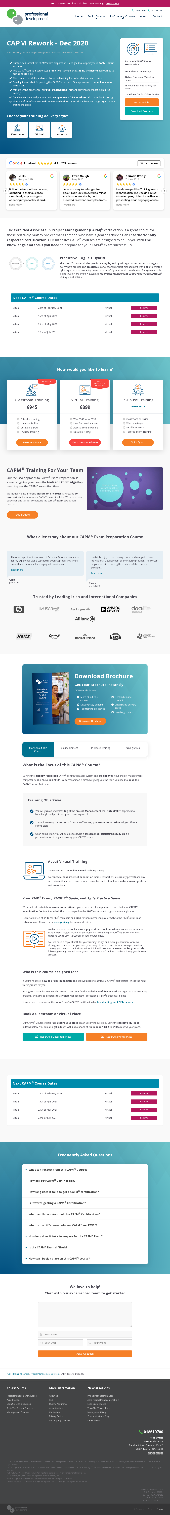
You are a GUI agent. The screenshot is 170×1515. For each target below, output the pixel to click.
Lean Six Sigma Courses (19, 1403)
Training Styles (132, 747)
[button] (164, 190)
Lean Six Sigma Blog (97, 1403)
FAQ (51, 1399)
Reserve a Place (32, 442)
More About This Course (38, 749)
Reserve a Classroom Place (55, 1036)
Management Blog (96, 1412)
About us (53, 1395)
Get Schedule (141, 102)
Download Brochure (141, 111)
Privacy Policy (56, 1416)
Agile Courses (14, 1399)
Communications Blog (98, 1416)
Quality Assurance (58, 1403)
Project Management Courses (45, 52)
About (144, 16)
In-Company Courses (122, 16)
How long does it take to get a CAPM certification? (64, 1192)
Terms (150, 1509)
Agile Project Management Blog (103, 1399)
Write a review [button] (149, 163)
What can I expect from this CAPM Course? (58, 1169)
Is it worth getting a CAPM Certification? (57, 1203)
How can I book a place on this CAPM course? (59, 1258)
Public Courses (96, 16)
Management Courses (18, 1412)
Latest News (93, 1420)
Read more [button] (9, 204)
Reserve (144, 307)
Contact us (54, 1412)
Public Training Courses (18, 52)
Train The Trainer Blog (98, 1408)
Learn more (112, 3)
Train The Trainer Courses (20, 1408)
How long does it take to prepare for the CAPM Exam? (66, 1236)
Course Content (69, 747)
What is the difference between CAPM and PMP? (63, 1225)
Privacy (160, 1509)
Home (79, 16)
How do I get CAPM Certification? (52, 1181)
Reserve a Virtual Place (119, 1036)
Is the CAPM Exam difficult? (48, 1247)
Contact (157, 16)
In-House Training (100, 747)
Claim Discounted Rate (85, 442)
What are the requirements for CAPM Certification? (64, 1214)
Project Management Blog (100, 1395)
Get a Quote (138, 442)
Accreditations (56, 1408)
